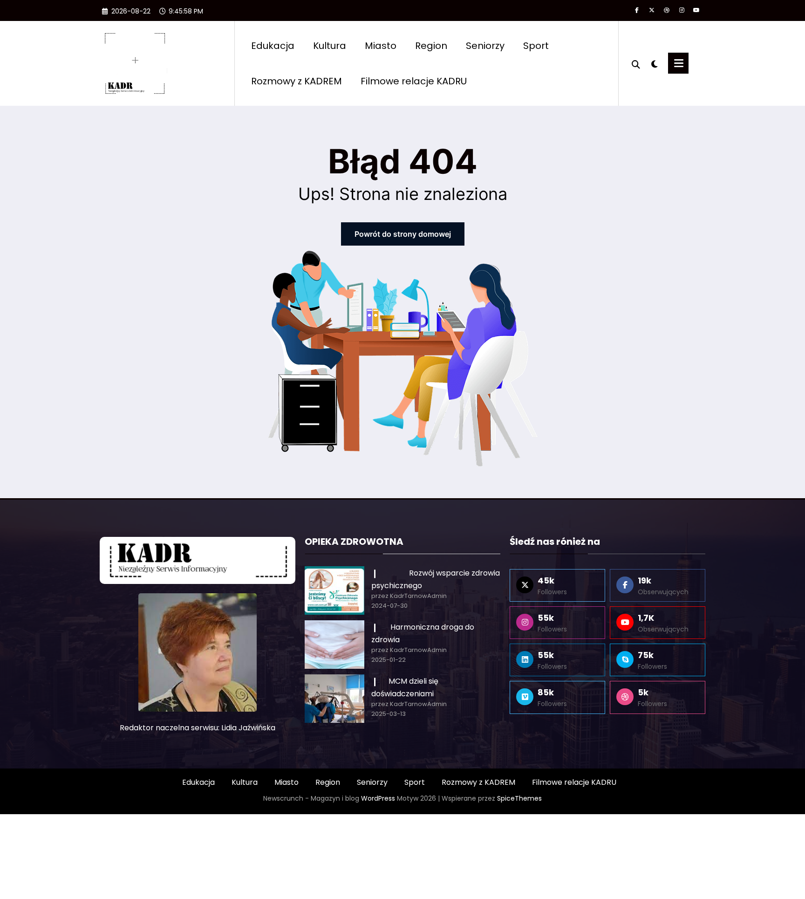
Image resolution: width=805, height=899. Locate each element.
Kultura (329, 45)
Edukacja (272, 45)
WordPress (378, 798)
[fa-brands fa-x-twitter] (651, 10)
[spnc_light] (654, 63)
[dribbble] (666, 10)
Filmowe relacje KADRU (414, 81)
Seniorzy (485, 45)
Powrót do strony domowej (403, 234)
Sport (536, 45)
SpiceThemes (519, 798)
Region (431, 45)
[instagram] (681, 10)
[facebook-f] (636, 10)
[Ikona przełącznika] (678, 63)
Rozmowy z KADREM (296, 81)
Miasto (380, 45)
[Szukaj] (636, 63)
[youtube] (696, 10)
